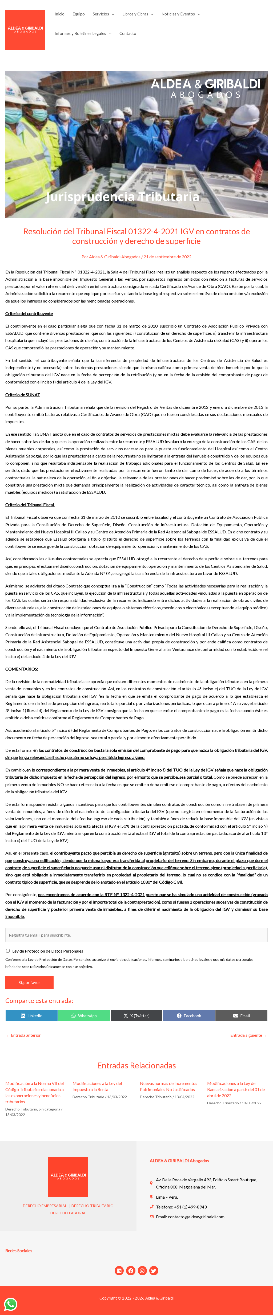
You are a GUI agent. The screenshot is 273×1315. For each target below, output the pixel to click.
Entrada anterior (23, 1035)
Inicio (60, 13)
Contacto (127, 33)
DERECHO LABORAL (68, 1213)
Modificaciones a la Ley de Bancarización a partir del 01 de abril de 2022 (236, 1089)
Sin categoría (49, 1109)
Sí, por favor (29, 982)
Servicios (101, 13)
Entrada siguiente (248, 1035)
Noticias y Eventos (178, 13)
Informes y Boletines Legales (80, 33)
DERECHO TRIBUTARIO (92, 1205)
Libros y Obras (135, 13)
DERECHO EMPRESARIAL (45, 1205)
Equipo (79, 13)
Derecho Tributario (21, 1109)
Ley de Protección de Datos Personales (47, 950)
